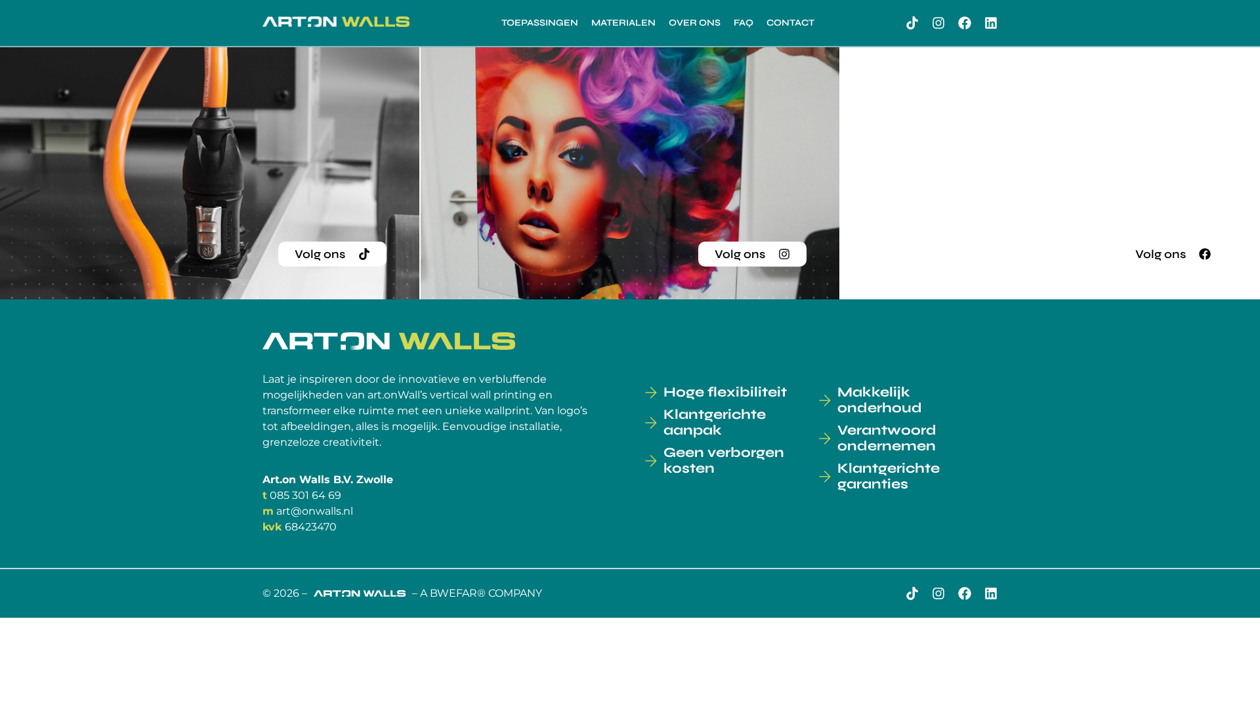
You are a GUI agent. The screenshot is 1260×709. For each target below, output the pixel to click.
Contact (790, 22)
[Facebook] (964, 23)
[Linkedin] (991, 23)
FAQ (743, 22)
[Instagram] (938, 23)
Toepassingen (539, 22)
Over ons (695, 22)
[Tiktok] (912, 23)
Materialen (623, 22)
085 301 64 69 (305, 495)
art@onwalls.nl (314, 511)
